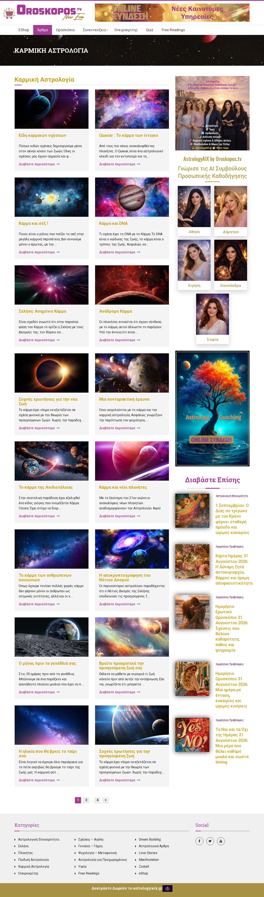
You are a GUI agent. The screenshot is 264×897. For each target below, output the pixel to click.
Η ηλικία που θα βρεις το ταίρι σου (48, 753)
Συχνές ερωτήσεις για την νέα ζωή (48, 401)
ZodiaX (144, 866)
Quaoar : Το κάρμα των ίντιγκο (128, 135)
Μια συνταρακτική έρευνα (124, 399)
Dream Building (150, 839)
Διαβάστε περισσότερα (37, 164)
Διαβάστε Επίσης (212, 479)
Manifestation (149, 860)
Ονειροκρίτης (28, 873)
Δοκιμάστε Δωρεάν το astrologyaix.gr (127, 888)
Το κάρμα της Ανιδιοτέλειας (46, 487)
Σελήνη (23, 846)
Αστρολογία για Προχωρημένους (102, 860)
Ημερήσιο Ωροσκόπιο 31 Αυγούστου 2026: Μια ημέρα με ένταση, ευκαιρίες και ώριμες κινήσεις (232, 690)
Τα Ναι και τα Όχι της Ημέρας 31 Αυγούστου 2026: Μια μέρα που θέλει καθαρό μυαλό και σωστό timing (232, 746)
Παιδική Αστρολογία (33, 860)
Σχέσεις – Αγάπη (90, 839)
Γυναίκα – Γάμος (90, 846)
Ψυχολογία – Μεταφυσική (97, 853)
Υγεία (82, 866)
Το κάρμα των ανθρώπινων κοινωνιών (45, 577)
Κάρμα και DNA (113, 223)
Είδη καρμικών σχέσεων (42, 135)
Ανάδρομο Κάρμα (115, 311)
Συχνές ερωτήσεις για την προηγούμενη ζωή (124, 753)
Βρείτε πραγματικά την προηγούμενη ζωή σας (121, 665)
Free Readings (88, 873)
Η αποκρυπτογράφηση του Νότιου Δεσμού (125, 577)
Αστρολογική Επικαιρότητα (232, 496)
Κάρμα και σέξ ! (33, 223)
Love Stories (148, 853)
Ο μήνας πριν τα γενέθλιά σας (47, 663)
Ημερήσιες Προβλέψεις (230, 547)
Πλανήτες (25, 853)
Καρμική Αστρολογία (33, 866)
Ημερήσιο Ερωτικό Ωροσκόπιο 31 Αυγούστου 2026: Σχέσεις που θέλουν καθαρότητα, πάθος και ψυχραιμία (232, 628)
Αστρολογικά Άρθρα (154, 846)
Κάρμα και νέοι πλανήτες (123, 487)
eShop (143, 873)
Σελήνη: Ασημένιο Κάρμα (42, 311)
